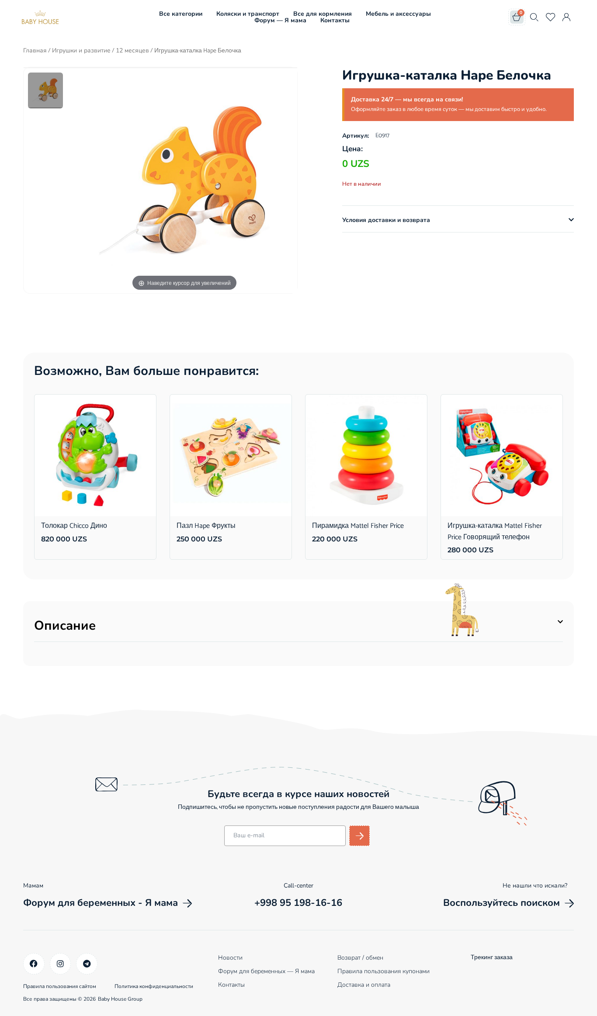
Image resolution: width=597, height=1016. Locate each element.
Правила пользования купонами (383, 971)
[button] (458, 220)
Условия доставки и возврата (386, 220)
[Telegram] (86, 963)
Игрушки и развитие (81, 50)
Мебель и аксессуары (398, 13)
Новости (230, 958)
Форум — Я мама (280, 20)
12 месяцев (132, 50)
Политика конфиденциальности (154, 986)
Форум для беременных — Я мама (266, 971)
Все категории (180, 13)
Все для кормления (322, 13)
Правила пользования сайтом (59, 986)
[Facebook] (34, 963)
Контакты (335, 20)
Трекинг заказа (492, 957)
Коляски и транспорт (247, 13)
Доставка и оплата (363, 985)
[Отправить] (359, 835)
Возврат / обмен (360, 958)
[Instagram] (60, 963)
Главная (35, 50)
